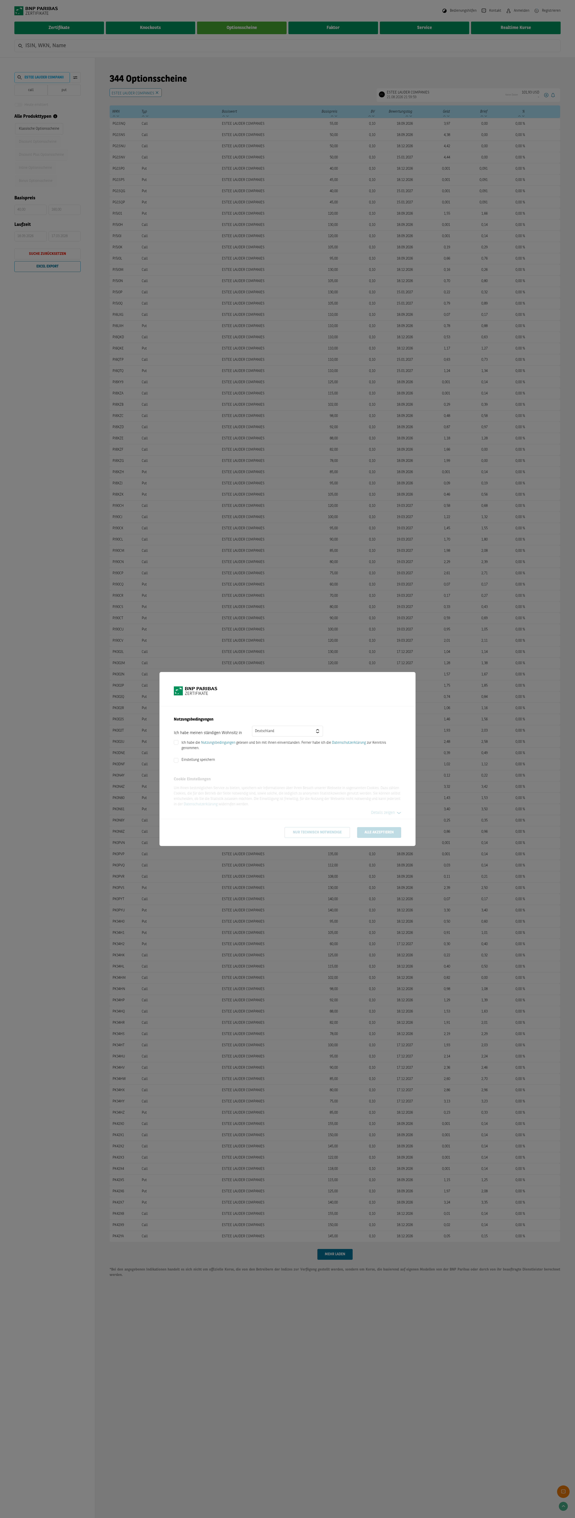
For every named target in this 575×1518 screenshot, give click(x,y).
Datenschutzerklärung (349, 743)
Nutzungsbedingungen (218, 743)
